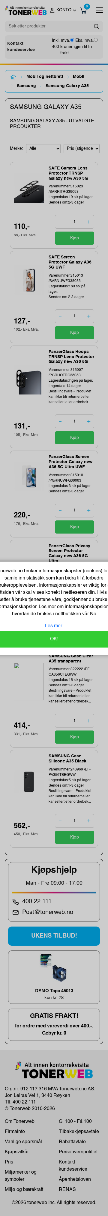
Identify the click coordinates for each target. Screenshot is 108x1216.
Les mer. (54, 626)
